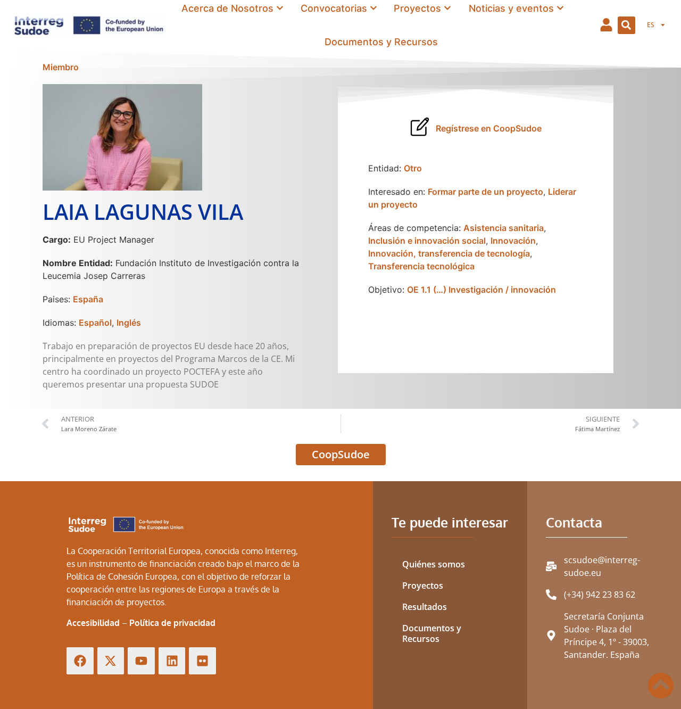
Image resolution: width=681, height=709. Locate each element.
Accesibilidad (93, 622)
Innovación (513, 240)
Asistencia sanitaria (503, 227)
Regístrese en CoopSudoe (489, 128)
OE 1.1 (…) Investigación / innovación (481, 289)
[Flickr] (202, 660)
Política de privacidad (172, 622)
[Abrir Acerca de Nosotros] (280, 8)
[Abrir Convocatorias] (373, 8)
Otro (413, 168)
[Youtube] (141, 660)
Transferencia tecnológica (421, 266)
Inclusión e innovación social (427, 240)
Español (95, 322)
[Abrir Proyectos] (447, 8)
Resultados (424, 607)
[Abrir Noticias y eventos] (560, 8)
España (88, 299)
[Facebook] (80, 660)
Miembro (61, 67)
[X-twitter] (110, 660)
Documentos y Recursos (431, 633)
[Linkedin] (172, 660)
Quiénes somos (433, 564)
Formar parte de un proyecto (485, 191)
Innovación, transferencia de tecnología (449, 253)
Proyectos (422, 585)
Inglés (129, 322)
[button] (626, 25)
